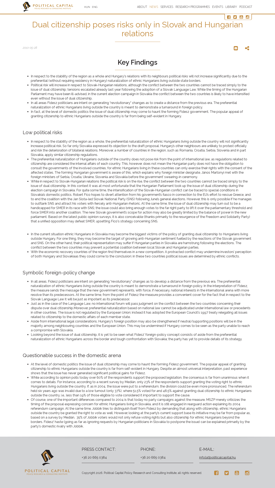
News (154, 6)
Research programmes (193, 6)
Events (217, 6)
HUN (87, 6)
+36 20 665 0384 (94, 457)
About (142, 6)
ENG (94, 6)
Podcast (245, 6)
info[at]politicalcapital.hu (217, 457)
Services (166, 6)
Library (231, 6)
